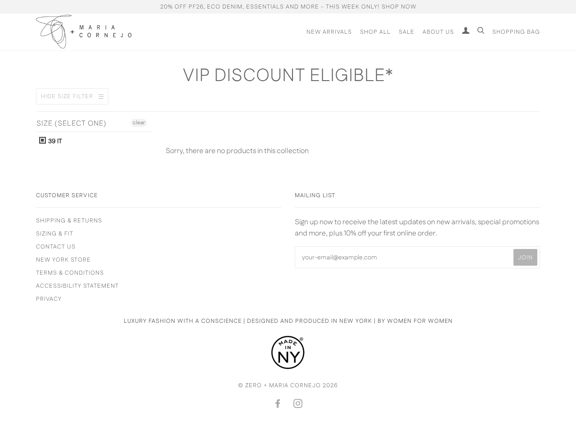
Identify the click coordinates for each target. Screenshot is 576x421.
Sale (406, 32)
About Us (438, 32)
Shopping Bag (516, 32)
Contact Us (56, 247)
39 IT (54, 141)
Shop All (375, 32)
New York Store (63, 260)
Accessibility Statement (77, 286)
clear (139, 123)
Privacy (49, 299)
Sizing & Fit (54, 234)
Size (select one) (71, 124)
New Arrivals (329, 32)
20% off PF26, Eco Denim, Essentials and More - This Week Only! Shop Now (288, 7)
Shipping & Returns (69, 221)
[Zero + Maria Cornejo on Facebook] (278, 405)
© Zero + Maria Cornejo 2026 (288, 385)
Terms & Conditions (70, 273)
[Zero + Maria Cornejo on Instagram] (298, 405)
